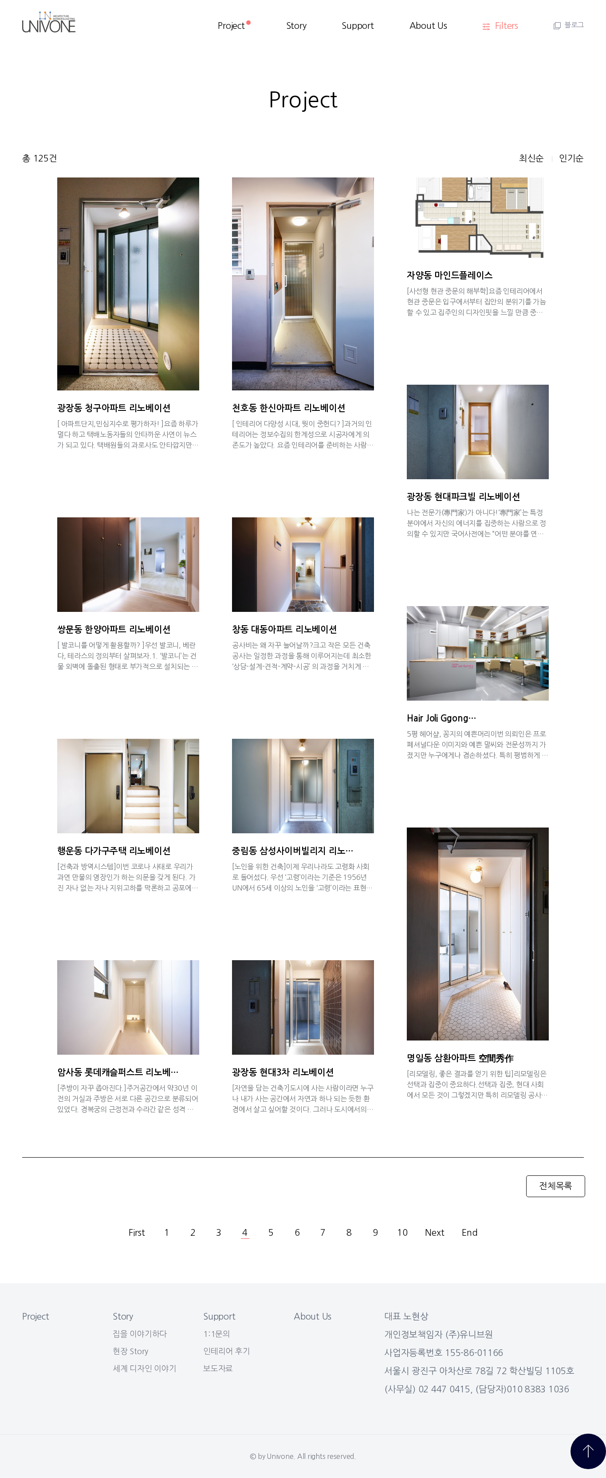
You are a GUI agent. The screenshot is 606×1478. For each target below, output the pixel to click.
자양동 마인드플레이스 (449, 275)
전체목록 (555, 1186)
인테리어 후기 (226, 1352)
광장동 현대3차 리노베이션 (283, 1072)
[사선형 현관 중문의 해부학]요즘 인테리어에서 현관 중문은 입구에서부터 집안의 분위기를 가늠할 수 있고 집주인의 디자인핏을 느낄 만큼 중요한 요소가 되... (476, 302)
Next (434, 1232)
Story (296, 25)
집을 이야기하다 (140, 1334)
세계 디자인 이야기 (145, 1369)
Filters (506, 25)
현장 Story (130, 1352)
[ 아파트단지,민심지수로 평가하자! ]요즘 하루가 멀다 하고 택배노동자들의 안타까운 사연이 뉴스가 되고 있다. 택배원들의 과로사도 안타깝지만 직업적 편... (127, 434)
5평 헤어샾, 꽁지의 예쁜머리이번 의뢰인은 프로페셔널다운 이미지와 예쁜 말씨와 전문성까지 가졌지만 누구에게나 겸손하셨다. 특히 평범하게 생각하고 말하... (477, 744)
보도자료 (218, 1369)
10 (402, 1232)
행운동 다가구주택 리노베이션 (113, 851)
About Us (428, 25)
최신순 (531, 158)
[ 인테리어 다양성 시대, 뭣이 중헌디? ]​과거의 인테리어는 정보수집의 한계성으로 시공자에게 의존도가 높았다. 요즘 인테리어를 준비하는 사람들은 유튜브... (303, 434)
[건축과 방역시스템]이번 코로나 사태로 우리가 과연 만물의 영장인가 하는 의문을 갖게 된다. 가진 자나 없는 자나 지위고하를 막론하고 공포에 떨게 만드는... (126, 877)
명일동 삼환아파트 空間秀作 (460, 1058)
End (469, 1232)
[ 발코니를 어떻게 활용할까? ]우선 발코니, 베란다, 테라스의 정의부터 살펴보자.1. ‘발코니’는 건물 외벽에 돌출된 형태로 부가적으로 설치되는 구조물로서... (127, 656)
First (137, 1232)
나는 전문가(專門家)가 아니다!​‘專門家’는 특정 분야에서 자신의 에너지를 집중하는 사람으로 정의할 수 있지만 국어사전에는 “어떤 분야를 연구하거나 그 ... (476, 523)
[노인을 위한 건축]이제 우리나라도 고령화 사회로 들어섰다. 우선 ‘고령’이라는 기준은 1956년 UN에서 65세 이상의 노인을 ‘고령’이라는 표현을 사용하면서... (302, 877)
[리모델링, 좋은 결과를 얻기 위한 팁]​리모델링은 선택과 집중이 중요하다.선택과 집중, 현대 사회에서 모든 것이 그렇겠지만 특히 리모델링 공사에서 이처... (477, 1084)
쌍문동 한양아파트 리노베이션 (113, 629)
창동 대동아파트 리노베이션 (284, 629)
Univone (280, 1456)
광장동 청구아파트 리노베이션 (113, 408)
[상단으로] (588, 1451)
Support (358, 25)
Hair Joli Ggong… (441, 718)
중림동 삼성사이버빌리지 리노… (293, 851)
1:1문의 (216, 1334)
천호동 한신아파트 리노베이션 (288, 408)
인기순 (571, 158)
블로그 (574, 24)
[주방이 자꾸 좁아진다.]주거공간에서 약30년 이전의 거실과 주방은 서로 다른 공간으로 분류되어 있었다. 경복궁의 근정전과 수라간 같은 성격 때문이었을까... (127, 1098)
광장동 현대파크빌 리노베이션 (463, 497)
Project (231, 25)
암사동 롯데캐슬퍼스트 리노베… (118, 1072)
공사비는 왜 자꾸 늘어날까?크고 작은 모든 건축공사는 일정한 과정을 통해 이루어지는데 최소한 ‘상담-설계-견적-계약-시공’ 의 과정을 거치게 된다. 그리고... (301, 656)
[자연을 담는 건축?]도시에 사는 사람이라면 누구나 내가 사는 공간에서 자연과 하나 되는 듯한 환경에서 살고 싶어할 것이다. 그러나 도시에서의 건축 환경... (302, 1098)
